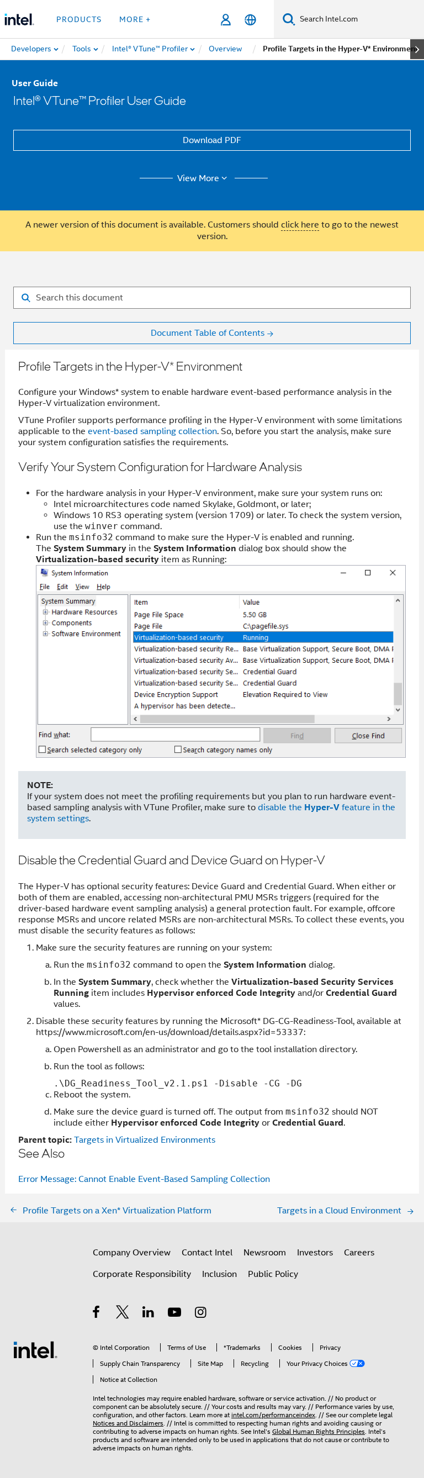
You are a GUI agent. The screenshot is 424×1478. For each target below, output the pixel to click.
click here (300, 224)
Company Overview (132, 1252)
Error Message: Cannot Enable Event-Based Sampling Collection (144, 1179)
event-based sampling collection (152, 431)
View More (198, 178)
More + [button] (135, 19)
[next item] (417, 49)
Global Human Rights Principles (318, 1431)
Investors (315, 1252)
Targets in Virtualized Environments (144, 1140)
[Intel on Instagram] (201, 1314)
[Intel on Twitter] (122, 1314)
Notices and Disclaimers (128, 1423)
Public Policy (273, 1274)
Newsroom (264, 1252)
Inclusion (219, 1274)
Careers (359, 1252)
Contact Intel (207, 1252)
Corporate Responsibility (142, 1274)
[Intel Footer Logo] (35, 1349)
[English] (250, 20)
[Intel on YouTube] (175, 1314)
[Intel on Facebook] (96, 1314)
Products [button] (79, 19)
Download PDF (212, 140)
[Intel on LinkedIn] (148, 1314)
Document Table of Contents (207, 333)
